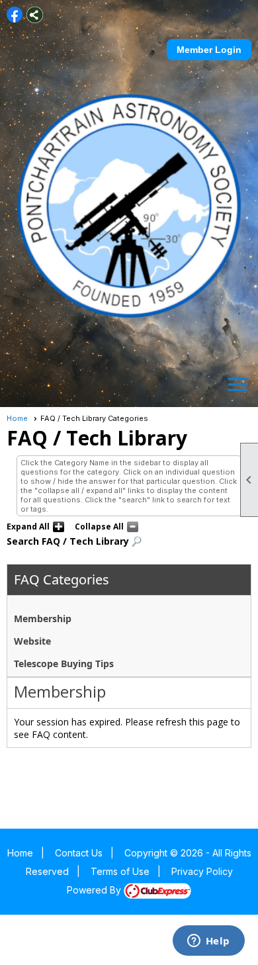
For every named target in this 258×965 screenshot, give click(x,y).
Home (17, 418)
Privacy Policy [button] (202, 871)
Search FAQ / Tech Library (68, 541)
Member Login (209, 49)
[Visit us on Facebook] (15, 15)
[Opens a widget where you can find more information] (208, 941)
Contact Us (79, 852)
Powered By (95, 890)
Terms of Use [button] (120, 871)
